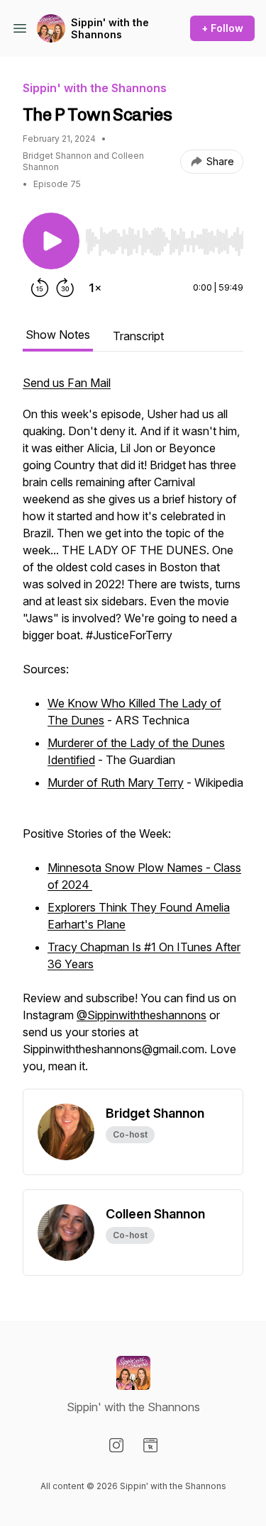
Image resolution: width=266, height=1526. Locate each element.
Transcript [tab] (138, 336)
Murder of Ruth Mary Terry (116, 782)
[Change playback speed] (95, 288)
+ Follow (222, 28)
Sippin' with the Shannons (110, 28)
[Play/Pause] (51, 241)
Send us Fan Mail (67, 383)
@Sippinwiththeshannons (141, 1015)
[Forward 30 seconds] (65, 288)
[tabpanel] (133, 731)
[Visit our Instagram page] (116, 1445)
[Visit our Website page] (150, 1445)
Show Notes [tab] (58, 334)
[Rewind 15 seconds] (40, 288)
